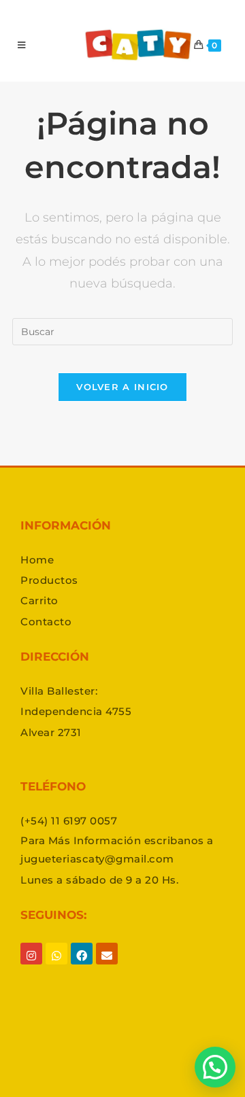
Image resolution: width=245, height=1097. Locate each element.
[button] (215, 1067)
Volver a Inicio (122, 386)
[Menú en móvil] (22, 44)
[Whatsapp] (56, 966)
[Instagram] (31, 966)
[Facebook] (82, 966)
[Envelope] (107, 966)
